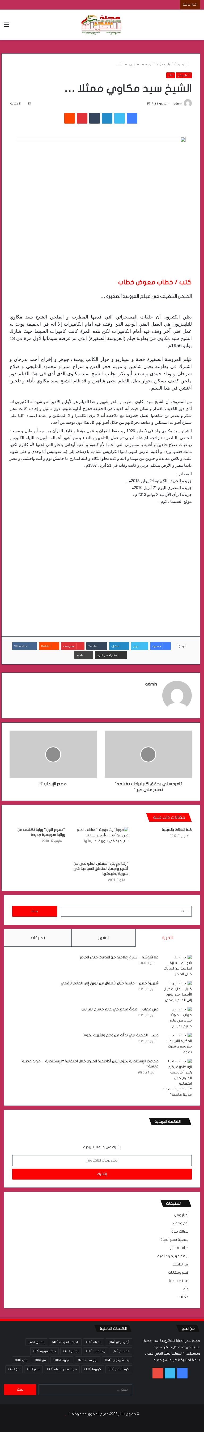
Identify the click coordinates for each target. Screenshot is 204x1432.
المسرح (121, 1351)
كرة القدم (118, 1369)
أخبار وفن (166, 64)
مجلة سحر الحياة (62, 1369)
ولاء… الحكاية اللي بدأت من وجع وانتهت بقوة (121, 1035)
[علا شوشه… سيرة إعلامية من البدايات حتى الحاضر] (177, 966)
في (21, 1360)
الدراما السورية (65, 1342)
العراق (36, 1342)
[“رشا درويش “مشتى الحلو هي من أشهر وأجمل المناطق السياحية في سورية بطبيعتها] (101, 842)
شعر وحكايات (178, 1272)
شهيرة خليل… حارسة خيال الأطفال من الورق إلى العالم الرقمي (110, 983)
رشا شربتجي (117, 1360)
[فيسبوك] (132, 118)
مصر (33, 1369)
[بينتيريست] (82, 118)
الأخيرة (167, 938)
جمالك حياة (180, 1231)
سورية (61, 1360)
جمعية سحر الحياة (174, 1240)
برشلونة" (95, 1351)
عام (170, 75)
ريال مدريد (87, 1360)
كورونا (92, 1369)
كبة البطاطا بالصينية (177, 830)
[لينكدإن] (107, 118)
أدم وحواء (181, 1223)
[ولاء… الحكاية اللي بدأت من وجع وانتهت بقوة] (177, 1044)
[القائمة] (6, 27)
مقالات (183, 1297)
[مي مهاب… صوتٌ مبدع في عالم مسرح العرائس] (177, 1018)
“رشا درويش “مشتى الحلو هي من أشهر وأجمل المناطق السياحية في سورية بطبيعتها (101, 869)
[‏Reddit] (69, 118)
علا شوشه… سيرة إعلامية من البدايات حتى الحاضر (119, 957)
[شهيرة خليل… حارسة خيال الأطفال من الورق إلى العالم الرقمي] (177, 992)
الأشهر (103, 938)
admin (177, 103)
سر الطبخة (180, 1264)
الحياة (93, 1342)
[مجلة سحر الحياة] (102, 24)
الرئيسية (183, 64)
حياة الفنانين (179, 1248)
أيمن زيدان (119, 1342)
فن (40, 1360)
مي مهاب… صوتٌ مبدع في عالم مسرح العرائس (120, 1009)
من (14, 1369)
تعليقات (38, 938)
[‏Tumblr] (94, 118)
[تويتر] (119, 118)
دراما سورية (44, 1351)
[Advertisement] (101, 566)
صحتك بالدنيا (179, 1281)
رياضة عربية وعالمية (173, 1256)
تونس (71, 1351)
